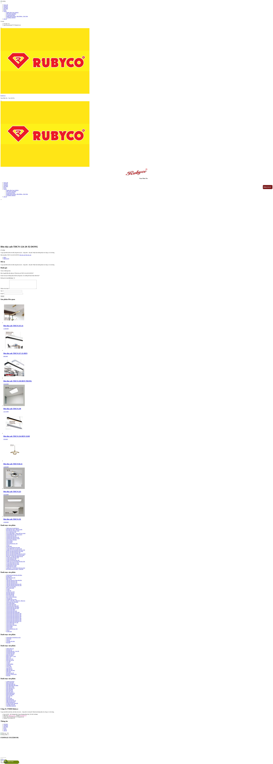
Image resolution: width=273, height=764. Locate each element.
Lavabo (8, 589)
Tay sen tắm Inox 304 (11, 532)
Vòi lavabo (8, 638)
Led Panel (8, 665)
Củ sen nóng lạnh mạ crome (12, 562)
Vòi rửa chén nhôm (10, 609)
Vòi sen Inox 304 (10, 623)
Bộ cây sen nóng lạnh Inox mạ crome (14, 551)
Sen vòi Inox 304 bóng (11, 597)
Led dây (8, 662)
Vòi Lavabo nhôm (10, 603)
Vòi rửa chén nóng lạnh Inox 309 (13, 620)
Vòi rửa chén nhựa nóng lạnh (12, 612)
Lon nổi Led (9, 667)
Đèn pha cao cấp (10, 660)
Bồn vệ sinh (9, 579)
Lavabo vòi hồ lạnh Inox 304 (12, 560)
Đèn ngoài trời (9, 690)
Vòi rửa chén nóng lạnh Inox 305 (13, 614)
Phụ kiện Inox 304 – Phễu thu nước (14, 529)
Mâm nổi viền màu (10, 670)
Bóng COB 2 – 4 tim (11, 656)
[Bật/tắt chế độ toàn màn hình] (4, 757)
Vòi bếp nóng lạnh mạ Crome (13, 538)
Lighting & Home (10, 681)
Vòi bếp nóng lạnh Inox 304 (12, 537)
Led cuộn (8, 661)
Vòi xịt (7, 544)
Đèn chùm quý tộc (10, 688)
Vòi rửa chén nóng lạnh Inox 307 (13, 617)
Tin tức (5, 11)
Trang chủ (5, 4)
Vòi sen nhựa (9, 542)
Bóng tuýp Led (9, 659)
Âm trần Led (9, 650)
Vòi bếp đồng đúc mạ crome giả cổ (14, 534)
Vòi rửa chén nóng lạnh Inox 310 (13, 621)
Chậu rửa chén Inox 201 (11, 581)
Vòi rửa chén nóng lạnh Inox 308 (13, 618)
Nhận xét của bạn (5, 288)
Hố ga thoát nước (10, 588)
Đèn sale (8, 697)
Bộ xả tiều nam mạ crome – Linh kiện (14, 569)
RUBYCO (3, 95)
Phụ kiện (8, 642)
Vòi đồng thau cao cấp (11, 599)
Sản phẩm (5, 8)
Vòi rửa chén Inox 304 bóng (12, 607)
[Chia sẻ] (2, 757)
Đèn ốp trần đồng (10, 694)
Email (2, 293)
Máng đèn (8, 671)
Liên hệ (5, 19)
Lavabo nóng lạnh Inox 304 (12, 557)
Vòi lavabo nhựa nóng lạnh (12, 605)
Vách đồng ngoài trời (11, 705)
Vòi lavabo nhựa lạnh (11, 604)
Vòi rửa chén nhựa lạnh (11, 611)
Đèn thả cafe (22, 255)
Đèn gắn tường (9, 689)
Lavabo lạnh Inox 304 (11, 559)
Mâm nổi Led (9, 669)
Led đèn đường (9, 664)
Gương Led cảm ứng (11, 586)
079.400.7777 (23, 715)
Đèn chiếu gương (10, 686)
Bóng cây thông (9, 655)
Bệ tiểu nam (9, 576)
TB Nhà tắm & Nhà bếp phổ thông (14, 575)
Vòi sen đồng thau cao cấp (12, 622)
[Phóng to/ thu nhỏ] (5, 757)
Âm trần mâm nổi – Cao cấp (12, 651)
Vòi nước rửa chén (10, 641)
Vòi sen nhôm (9, 541)
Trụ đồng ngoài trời (10, 704)
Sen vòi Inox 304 (10, 595)
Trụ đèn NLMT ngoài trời (12, 703)
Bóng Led (8, 657)
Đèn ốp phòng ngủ (10, 693)
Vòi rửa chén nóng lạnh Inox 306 (13, 616)
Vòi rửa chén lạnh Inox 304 (12, 608)
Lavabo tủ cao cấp (10, 591)
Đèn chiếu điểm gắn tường (12, 685)
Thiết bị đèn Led (10, 648)
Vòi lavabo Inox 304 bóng (12, 602)
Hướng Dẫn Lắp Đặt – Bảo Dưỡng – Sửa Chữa (17, 16)
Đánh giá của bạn (4, 278)
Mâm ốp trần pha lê (10, 702)
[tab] (137, 257)
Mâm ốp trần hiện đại (11, 700)
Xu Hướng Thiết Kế (10, 17)
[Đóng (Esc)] (1, 757)
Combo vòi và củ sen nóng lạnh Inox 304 (15, 550)
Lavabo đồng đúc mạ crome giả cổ (14, 548)
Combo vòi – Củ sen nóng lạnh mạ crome (15, 568)
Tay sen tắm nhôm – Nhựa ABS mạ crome (15, 533)
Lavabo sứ (8, 590)
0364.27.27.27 (267, 187)
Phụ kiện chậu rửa (10, 593)
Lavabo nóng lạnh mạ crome (12, 564)
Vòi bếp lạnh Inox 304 (11, 536)
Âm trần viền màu (10, 653)
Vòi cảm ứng (9, 598)
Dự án (4, 10)
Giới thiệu (5, 6)
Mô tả (4, 257)
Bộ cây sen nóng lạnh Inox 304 (13, 552)
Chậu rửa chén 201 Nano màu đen (14, 580)
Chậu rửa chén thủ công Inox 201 (13, 584)
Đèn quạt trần (9, 695)
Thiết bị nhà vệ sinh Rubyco (12, 528)
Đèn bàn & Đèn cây (10, 684)
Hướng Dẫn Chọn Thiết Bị (12, 12)
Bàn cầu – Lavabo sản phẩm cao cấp (14, 556)
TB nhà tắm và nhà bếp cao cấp (13, 637)
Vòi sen (8, 640)
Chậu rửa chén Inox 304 (11, 582)
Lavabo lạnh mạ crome (11, 565)
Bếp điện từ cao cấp (10, 577)
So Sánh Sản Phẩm (10, 15)
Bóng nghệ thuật (10, 682)
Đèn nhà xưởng (9, 691)
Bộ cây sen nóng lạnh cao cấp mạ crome (15, 555)
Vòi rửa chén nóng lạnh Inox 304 (13, 613)
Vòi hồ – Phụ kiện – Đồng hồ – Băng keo (15, 600)
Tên (2, 291)
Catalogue (5, 7)
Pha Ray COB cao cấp (11, 674)
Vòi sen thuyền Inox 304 (11, 543)
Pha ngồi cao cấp (10, 673)
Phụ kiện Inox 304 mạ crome (12, 530)
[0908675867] (6, 762)
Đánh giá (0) (6, 258)
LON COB (8, 666)
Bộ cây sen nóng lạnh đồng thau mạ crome (15, 553)
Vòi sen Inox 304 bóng (11, 539)
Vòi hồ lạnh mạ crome (11, 566)
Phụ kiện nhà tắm (10, 594)
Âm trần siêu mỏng (10, 652)
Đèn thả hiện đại (10, 699)
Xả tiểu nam (9, 546)
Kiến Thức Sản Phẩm (11, 13)
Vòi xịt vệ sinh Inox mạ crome (13, 547)
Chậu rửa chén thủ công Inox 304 (13, 585)
